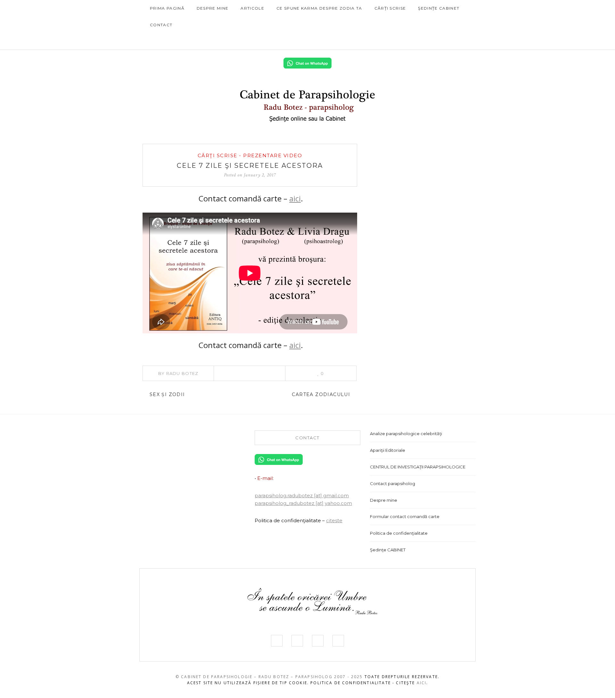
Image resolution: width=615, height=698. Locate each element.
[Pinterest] (249, 373)
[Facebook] (424, 41)
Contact (161, 24)
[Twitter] (434, 41)
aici (295, 198)
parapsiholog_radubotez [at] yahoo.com (303, 503)
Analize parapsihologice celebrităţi (406, 433)
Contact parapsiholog (392, 483)
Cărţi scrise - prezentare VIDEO (250, 155)
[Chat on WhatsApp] (307, 62)
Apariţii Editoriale (387, 450)
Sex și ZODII (166, 394)
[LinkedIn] (453, 41)
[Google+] (267, 373)
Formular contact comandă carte (404, 516)
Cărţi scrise (390, 8)
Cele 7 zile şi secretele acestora (250, 165)
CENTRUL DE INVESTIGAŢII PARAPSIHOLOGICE (417, 466)
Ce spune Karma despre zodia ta (319, 8)
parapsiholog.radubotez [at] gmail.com (302, 495)
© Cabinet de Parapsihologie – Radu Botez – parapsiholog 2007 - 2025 (269, 676)
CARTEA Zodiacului (322, 394)
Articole (252, 8)
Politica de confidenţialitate (399, 533)
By (178, 373)
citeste (334, 520)
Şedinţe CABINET (438, 8)
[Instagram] (443, 41)
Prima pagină (167, 8)
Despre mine (213, 8)
